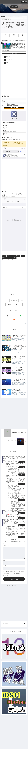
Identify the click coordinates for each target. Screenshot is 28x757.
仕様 (7, 62)
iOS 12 (14, 255)
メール (4, 565)
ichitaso (19, 257)
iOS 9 (23, 255)
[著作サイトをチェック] (7, 316)
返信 (21, 462)
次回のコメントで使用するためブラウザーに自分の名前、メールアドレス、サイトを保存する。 (14, 573)
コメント (6, 545)
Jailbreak (5, 257)
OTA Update (14, 259)
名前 (4, 560)
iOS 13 (18, 255)
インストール (9, 59)
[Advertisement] (14, 80)
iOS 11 (9, 255)
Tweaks (10, 257)
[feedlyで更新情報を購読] (20, 316)
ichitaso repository (6, 259)
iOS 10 (4, 255)
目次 (13, 53)
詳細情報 (8, 56)
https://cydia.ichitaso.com (12, 105)
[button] (22, 35)
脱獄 (14, 257)
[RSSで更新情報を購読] (14, 319)
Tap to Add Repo (14, 107)
